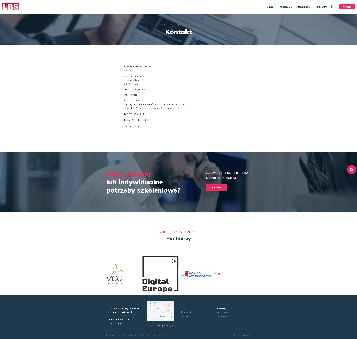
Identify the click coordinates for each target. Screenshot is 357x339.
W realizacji (222, 312)
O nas (270, 6)
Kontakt (347, 6)
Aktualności (303, 6)
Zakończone (223, 315)
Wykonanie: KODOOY (241, 335)
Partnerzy (321, 6)
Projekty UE (285, 6)
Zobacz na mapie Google (160, 325)
